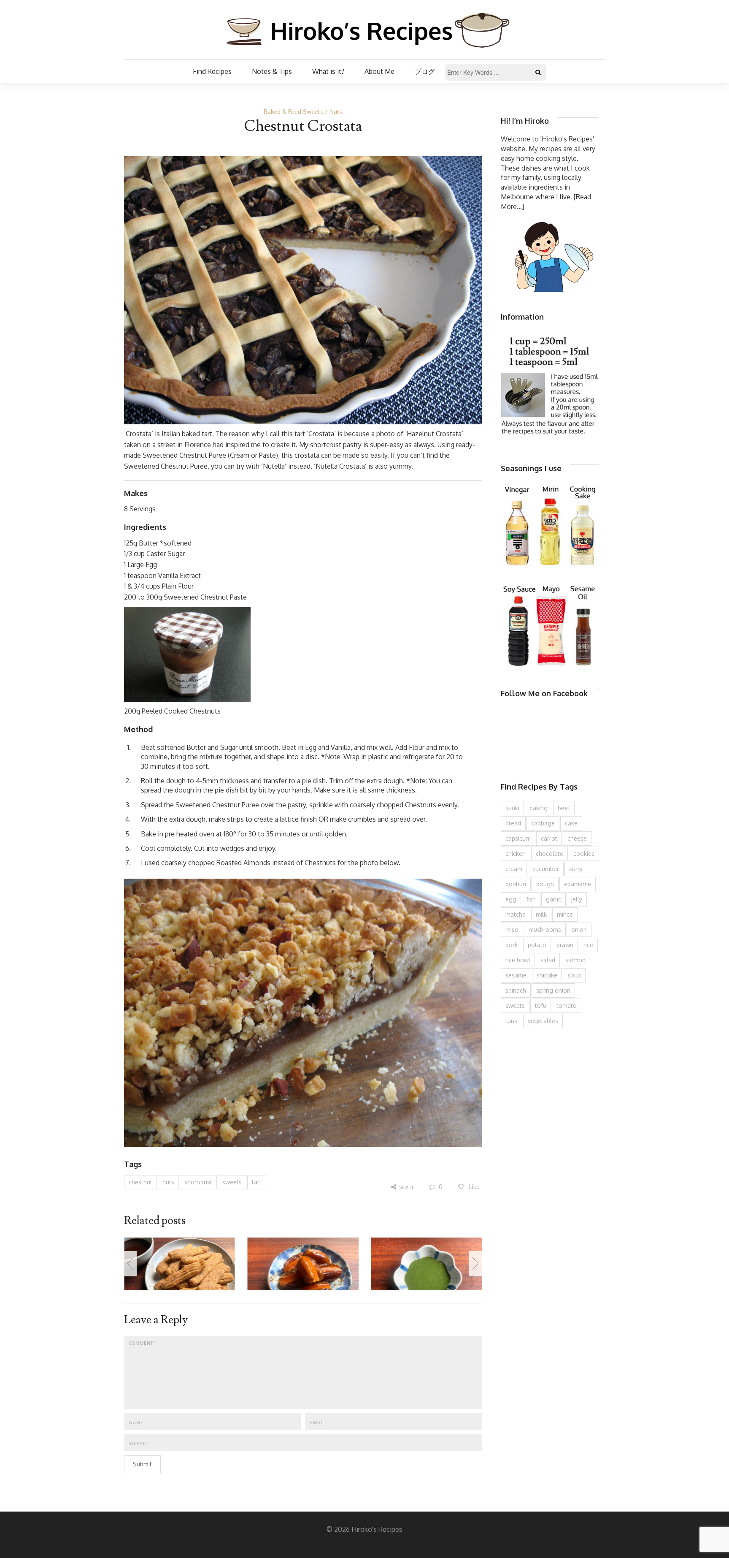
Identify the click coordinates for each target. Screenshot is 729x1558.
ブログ (425, 71)
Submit (142, 1464)
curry (576, 868)
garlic (553, 899)
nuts (168, 1182)
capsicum (518, 838)
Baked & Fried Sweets (293, 111)
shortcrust (198, 1182)
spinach (515, 990)
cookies (583, 853)
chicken (515, 853)
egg (510, 899)
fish (531, 899)
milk (541, 914)
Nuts (335, 111)
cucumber (545, 868)
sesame (515, 975)
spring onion (553, 990)
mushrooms (545, 929)
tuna (511, 1020)
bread (513, 823)
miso (511, 929)
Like (473, 1186)
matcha (515, 914)
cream (513, 868)
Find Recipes (212, 71)
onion (579, 929)
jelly (576, 899)
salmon (575, 960)
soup (574, 975)
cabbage (543, 823)
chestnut (140, 1182)
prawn (564, 944)
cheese (577, 838)
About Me (379, 71)
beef (564, 808)
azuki (512, 808)
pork (511, 944)
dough (545, 884)
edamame (577, 884)
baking (538, 808)
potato (537, 944)
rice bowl (517, 960)
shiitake (547, 975)
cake (571, 823)
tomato (566, 1005)
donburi (515, 884)
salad (547, 960)
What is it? (328, 71)
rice (588, 944)
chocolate (549, 853)
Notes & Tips (272, 71)
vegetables (543, 1020)
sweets (232, 1182)
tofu (540, 1005)
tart (257, 1182)
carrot (549, 838)
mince (565, 914)
